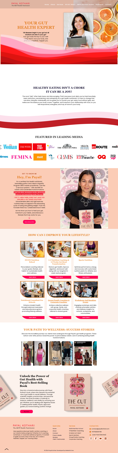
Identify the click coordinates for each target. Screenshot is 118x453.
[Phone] (29, 217)
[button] (60, 4)
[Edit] (91, 438)
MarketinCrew (70, 450)
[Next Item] (94, 353)
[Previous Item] (24, 353)
